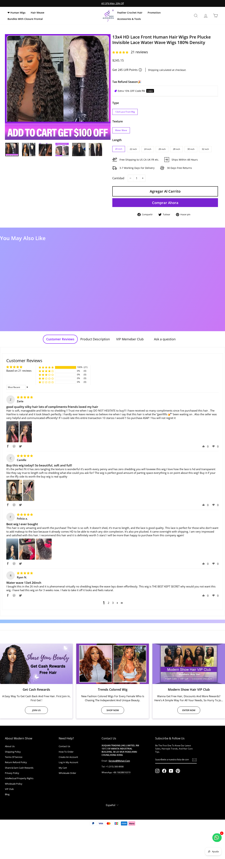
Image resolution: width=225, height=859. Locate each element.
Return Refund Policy (16, 762)
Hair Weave (37, 12)
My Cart (63, 767)
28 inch (176, 149)
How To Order (66, 751)
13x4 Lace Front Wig (125, 111)
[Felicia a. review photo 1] (12, 549)
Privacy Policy (12, 773)
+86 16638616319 (121, 772)
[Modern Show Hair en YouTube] (171, 771)
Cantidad (118, 178)
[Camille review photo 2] (28, 490)
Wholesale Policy (13, 783)
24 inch (147, 149)
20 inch (118, 148)
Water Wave (121, 130)
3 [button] (113, 603)
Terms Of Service (13, 757)
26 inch (162, 149)
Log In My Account (68, 762)
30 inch (190, 149)
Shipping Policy (13, 751)
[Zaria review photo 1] (12, 431)
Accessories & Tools (129, 19)
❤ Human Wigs (16, 12)
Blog (7, 794)
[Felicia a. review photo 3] (44, 549)
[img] (25, 397)
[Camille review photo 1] (14, 490)
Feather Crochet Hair (129, 12)
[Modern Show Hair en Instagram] (157, 771)
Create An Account (68, 757)
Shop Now (113, 710)
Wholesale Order (67, 773)
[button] (120, 52)
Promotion (154, 12)
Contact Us (64, 746)
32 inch (205, 149)
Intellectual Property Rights (19, 778)
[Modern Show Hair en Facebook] (164, 771)
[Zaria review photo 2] (26, 431)
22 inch (133, 149)
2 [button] (108, 603)
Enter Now (188, 710)
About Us (10, 746)
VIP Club (9, 789)
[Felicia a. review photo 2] (27, 549)
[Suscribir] (194, 760)
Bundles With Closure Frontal (25, 19)
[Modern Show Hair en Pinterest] (178, 771)
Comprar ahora (165, 202)
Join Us (36, 710)
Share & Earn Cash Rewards (19, 767)
